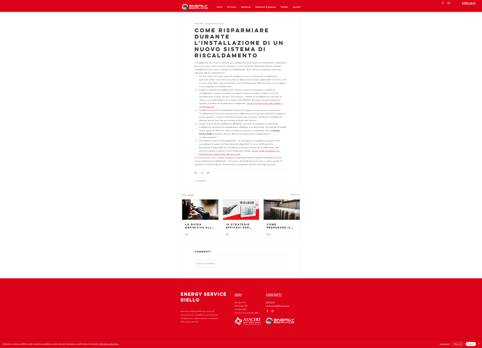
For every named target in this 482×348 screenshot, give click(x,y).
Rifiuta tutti (458, 344)
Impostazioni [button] (445, 344)
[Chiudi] (478, 344)
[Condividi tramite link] (208, 173)
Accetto (471, 344)
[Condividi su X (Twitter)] (202, 173)
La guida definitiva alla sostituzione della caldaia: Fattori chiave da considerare (200, 226)
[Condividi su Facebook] (196, 173)
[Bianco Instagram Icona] (448, 3)
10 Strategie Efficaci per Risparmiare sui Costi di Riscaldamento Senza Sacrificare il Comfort (241, 226)
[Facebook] (267, 311)
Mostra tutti (295, 195)
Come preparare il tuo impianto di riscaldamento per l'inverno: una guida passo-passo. (282, 226)
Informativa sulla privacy (108, 344)
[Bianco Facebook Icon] (442, 3)
